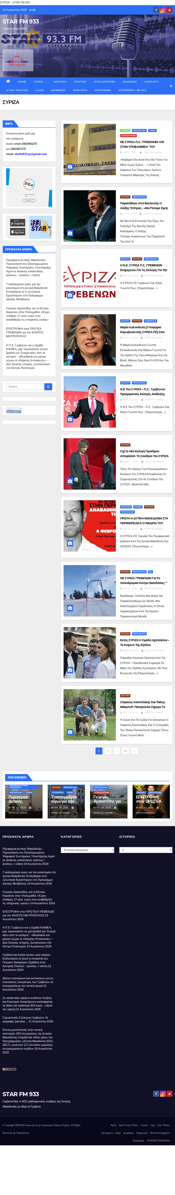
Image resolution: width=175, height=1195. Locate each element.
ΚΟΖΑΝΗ (138, 507)
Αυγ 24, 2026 (18, 807)
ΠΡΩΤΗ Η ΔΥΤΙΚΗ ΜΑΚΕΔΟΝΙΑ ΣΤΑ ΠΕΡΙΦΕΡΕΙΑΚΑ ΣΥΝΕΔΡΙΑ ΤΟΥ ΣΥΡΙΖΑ (144, 523)
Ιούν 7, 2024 (130, 338)
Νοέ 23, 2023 (130, 650)
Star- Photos (17, 90)
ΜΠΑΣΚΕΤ (141, 792)
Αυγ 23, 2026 (146, 807)
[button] (171, 85)
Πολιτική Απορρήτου (160, 1133)
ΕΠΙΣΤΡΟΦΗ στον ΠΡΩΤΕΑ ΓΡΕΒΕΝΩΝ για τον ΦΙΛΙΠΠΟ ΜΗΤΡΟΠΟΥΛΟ (24, 332)
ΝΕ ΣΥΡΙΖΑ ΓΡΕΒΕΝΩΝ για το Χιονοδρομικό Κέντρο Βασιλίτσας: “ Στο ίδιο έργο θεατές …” (143, 583)
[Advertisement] (87, 1169)
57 (125, 751)
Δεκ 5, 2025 (130, 152)
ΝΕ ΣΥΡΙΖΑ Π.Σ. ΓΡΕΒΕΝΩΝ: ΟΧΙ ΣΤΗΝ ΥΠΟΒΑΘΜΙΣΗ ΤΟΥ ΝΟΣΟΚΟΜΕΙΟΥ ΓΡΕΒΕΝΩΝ (142, 146)
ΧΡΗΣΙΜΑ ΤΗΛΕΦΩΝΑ (158, 1140)
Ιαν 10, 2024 (130, 588)
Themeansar (22, 1133)
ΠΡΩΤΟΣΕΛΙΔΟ (139, 130)
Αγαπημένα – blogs (133, 90)
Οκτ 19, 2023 (130, 712)
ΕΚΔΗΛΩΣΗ (130, 81)
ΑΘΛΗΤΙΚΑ (60, 81)
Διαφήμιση (58, 90)
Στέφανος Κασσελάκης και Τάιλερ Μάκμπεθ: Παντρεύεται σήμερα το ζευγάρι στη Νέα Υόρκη (142, 707)
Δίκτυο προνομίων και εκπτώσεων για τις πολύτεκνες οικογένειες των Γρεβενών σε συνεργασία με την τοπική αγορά (28, 982)
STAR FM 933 (21, 21)
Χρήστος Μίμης (152, 152)
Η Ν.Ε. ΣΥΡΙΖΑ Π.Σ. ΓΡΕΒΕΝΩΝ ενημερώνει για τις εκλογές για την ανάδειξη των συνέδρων (143, 270)
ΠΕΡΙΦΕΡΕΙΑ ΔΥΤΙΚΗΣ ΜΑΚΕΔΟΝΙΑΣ (19, 786)
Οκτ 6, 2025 (130, 214)
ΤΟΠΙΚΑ (38, 81)
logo (39, 90)
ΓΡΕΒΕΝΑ (125, 130)
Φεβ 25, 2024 (130, 461)
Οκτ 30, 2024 (130, 276)
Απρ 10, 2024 (130, 400)
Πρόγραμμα (103, 90)
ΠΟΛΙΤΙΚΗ (80, 81)
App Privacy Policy (128, 1125)
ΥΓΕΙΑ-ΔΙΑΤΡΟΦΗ (104, 81)
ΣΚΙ (150, 572)
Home (22, 81)
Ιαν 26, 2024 (130, 529)
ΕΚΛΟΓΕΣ (125, 259)
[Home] (8, 81)
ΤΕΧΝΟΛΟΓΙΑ (57, 792)
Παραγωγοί (80, 90)
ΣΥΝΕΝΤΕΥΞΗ (150, 321)
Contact (151, 81)
